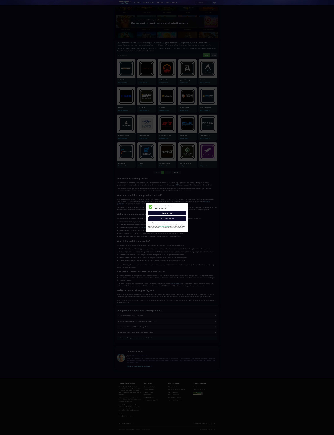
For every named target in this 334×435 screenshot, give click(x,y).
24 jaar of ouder (167, 213)
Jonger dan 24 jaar (167, 219)
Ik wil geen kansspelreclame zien (159, 222)
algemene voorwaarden (164, 226)
